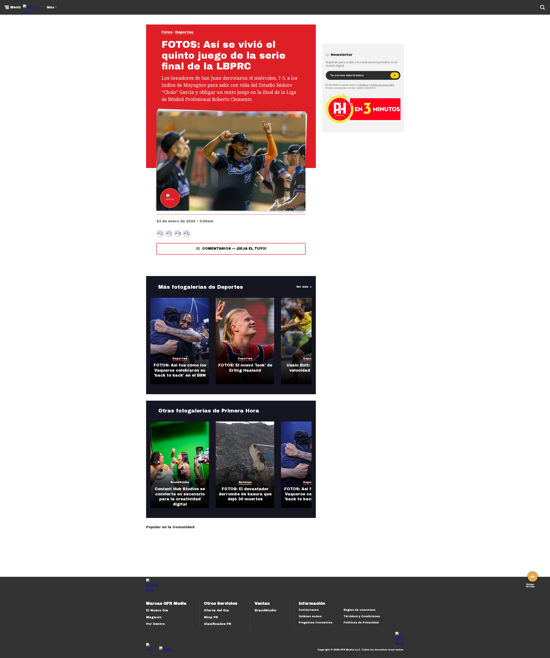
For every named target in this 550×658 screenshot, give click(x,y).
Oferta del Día (216, 610)
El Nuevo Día (157, 610)
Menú (15, 7)
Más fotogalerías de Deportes (200, 287)
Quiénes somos (310, 616)
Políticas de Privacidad (361, 622)
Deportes (184, 32)
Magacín (154, 617)
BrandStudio (265, 610)
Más (50, 7)
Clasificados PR (217, 624)
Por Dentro (155, 624)
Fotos (167, 32)
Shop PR (211, 617)
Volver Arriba (530, 585)
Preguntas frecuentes (315, 622)
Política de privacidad (382, 84)
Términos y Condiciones (362, 616)
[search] (542, 7)
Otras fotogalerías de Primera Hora (208, 411)
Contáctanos (309, 609)
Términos (363, 84)
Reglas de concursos (359, 609)
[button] (169, 234)
